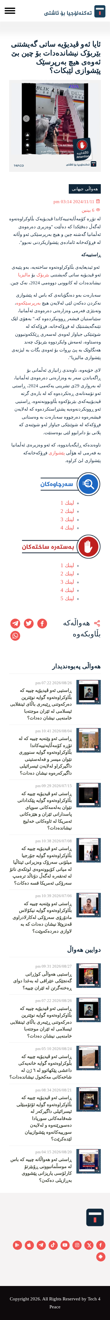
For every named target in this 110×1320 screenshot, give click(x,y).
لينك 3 (67, 519)
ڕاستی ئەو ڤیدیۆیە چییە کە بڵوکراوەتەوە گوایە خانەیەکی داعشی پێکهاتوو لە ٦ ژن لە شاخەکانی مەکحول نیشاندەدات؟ (40, 1067)
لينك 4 (67, 528)
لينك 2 (67, 511)
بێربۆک (42, 274)
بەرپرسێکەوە (28, 303)
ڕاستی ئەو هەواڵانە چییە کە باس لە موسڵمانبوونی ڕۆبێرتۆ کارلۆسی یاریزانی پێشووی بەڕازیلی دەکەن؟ (41, 1170)
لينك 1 (67, 503)
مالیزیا (24, 274)
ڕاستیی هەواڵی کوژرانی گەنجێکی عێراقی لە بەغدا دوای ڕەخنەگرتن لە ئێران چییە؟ (42, 981)
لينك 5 (67, 598)
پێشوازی (57, 452)
